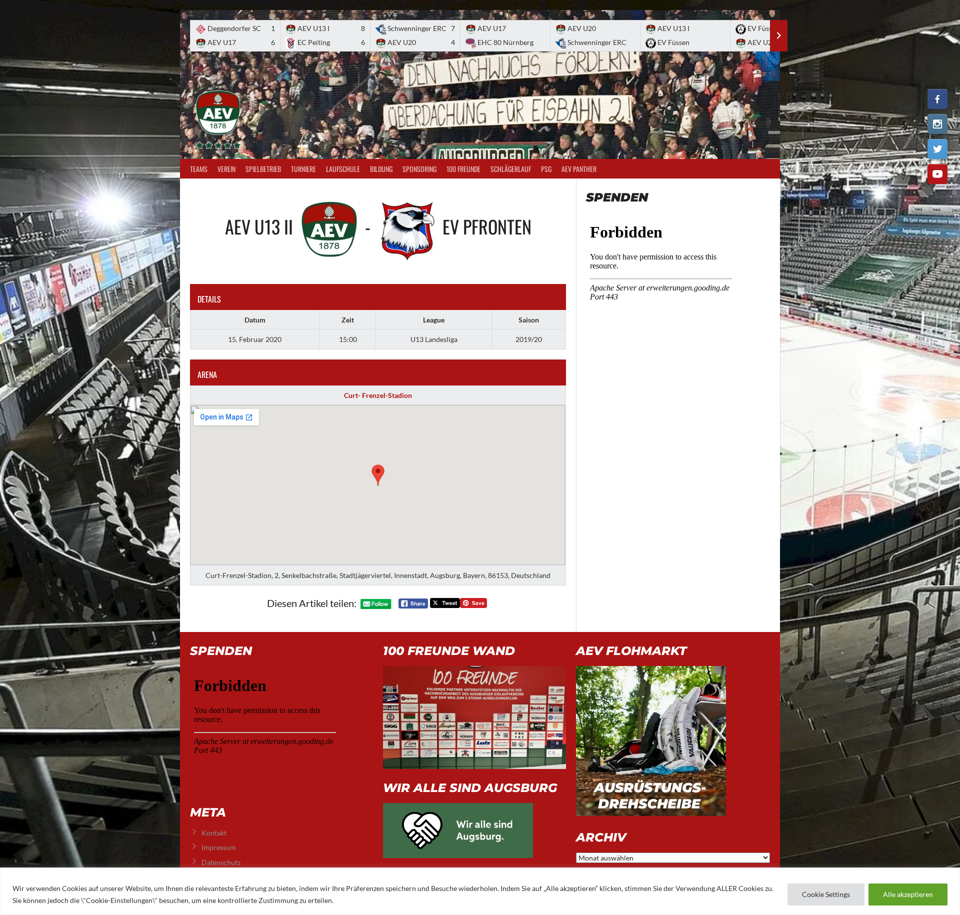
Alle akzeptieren (908, 894)
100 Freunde (463, 169)
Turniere (303, 169)
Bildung (381, 169)
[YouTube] (938, 174)
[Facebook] (938, 99)
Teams (199, 169)
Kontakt (214, 832)
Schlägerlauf (510, 169)
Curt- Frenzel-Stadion (378, 395)
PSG (546, 169)
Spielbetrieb (263, 169)
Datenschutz (221, 862)
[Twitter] (938, 149)
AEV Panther (579, 169)
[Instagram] (938, 124)
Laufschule (343, 169)
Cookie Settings (826, 894)
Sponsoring (419, 169)
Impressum (219, 847)
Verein (227, 169)
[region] (480, 891)
